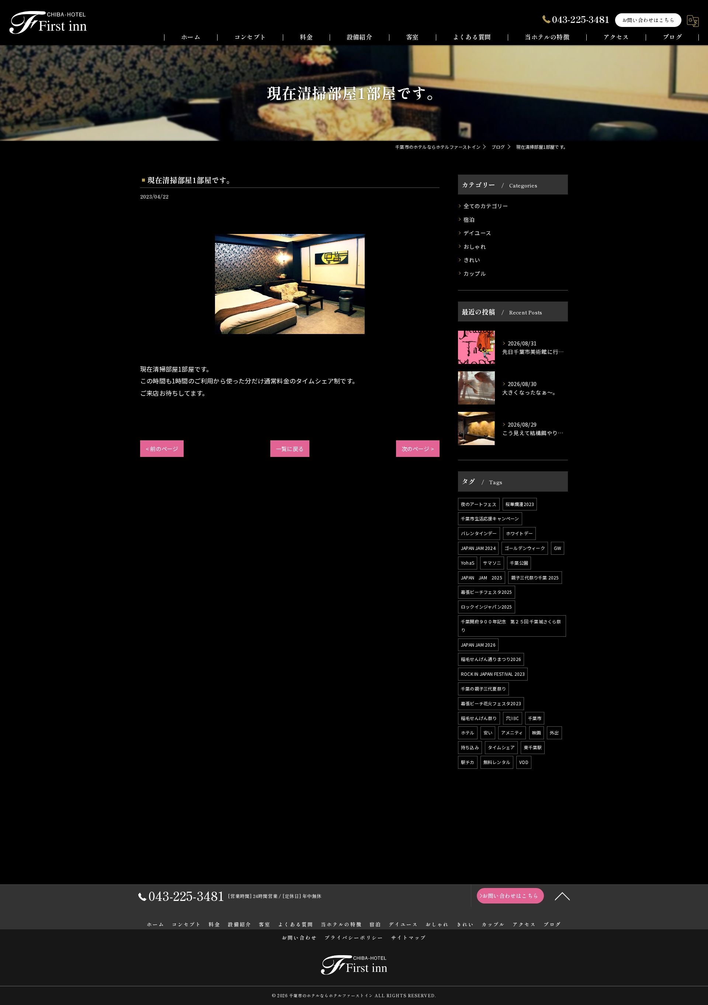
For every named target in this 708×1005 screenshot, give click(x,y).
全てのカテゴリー (486, 206)
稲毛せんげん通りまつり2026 (491, 659)
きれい (472, 260)
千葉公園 (519, 563)
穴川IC (512, 718)
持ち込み (470, 747)
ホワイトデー (519, 533)
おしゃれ (475, 246)
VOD (523, 762)
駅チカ (468, 762)
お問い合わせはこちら (648, 20)
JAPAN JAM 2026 (478, 644)
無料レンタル (496, 762)
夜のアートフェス (479, 504)
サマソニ (492, 563)
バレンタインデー (479, 533)
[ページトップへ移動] (562, 895)
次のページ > (418, 448)
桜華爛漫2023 (520, 504)
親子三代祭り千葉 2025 (535, 577)
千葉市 (535, 718)
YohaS (467, 563)
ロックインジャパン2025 (486, 606)
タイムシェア (501, 747)
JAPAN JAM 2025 (481, 577)
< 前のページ (162, 448)
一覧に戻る (290, 448)
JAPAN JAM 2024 (478, 548)
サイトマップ (408, 937)
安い (487, 732)
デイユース (477, 233)
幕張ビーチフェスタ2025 (486, 592)
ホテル (468, 732)
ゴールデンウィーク (524, 548)
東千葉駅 (533, 747)
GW (557, 548)
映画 (536, 732)
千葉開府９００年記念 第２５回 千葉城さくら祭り (511, 625)
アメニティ (512, 732)
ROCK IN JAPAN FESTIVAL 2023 (493, 674)
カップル (475, 273)
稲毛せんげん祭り (479, 718)
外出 (554, 732)
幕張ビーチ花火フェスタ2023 (491, 703)
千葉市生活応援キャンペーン (490, 518)
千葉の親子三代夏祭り (483, 688)
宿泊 (469, 219)
